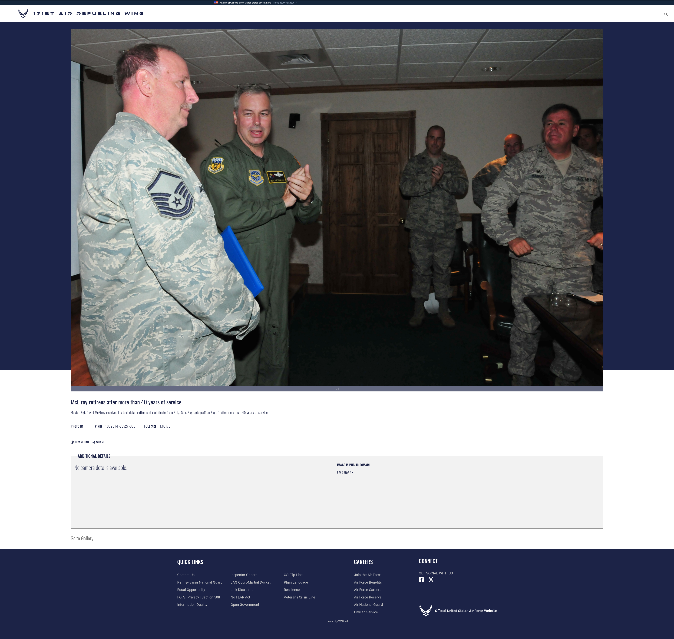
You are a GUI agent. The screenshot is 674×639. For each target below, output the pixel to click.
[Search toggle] (666, 13)
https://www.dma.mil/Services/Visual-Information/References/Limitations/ (448, 485)
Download (81, 442)
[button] (285, 3)
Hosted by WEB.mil (337, 621)
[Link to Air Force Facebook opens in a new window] (421, 579)
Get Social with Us (436, 573)
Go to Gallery (82, 538)
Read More (344, 473)
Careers (363, 562)
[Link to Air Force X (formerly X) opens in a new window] (431, 579)
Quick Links (190, 562)
